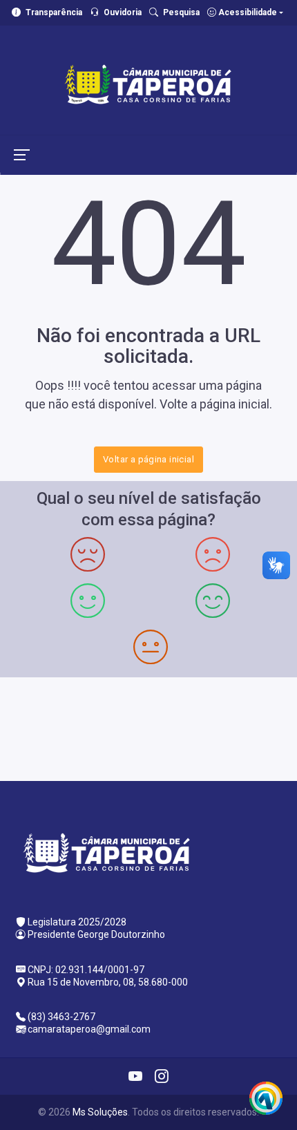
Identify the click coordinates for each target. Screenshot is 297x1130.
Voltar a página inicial (148, 459)
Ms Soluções (100, 1112)
